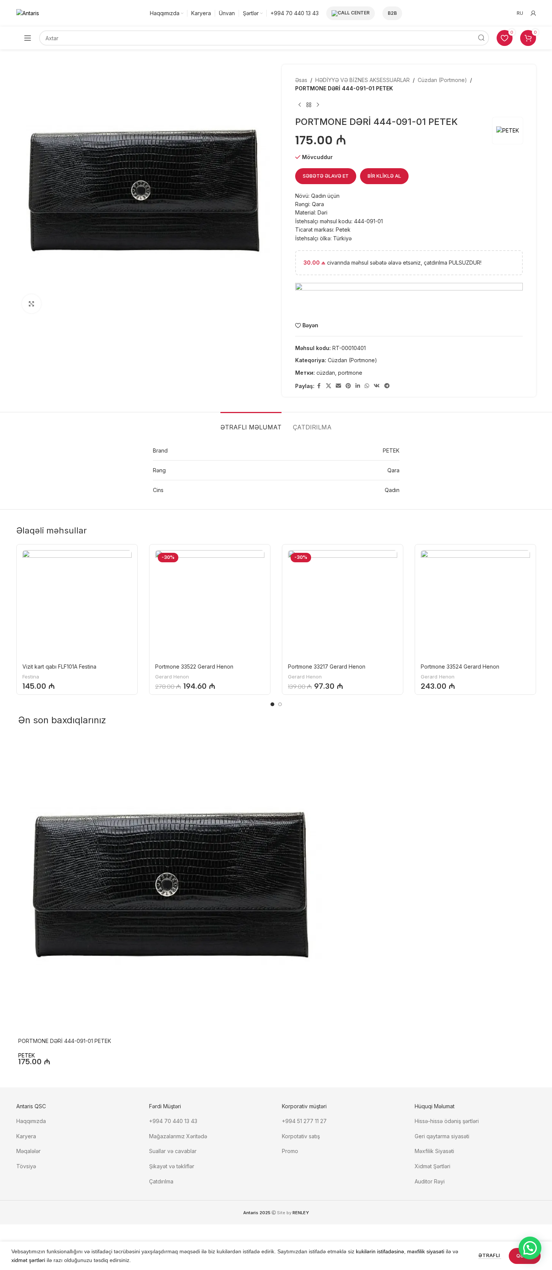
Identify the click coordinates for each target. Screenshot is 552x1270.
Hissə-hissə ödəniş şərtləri (447, 1121)
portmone (350, 372)
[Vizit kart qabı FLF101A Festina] (77, 604)
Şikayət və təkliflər (171, 1166)
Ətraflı (489, 1255)
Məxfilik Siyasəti (434, 1151)
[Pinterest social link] (348, 386)
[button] (530, 1248)
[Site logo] (27, 12)
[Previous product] (299, 105)
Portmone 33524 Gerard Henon (460, 666)
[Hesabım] (533, 13)
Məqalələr (28, 1151)
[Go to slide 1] (272, 704)
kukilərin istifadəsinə (380, 1251)
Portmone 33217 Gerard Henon (326, 666)
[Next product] (317, 105)
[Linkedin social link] (357, 386)
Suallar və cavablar (173, 1151)
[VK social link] (376, 386)
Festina (30, 677)
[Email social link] (338, 386)
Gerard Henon (172, 677)
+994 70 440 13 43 (173, 1121)
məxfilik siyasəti (425, 1251)
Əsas (301, 80)
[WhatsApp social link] (366, 386)
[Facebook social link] (319, 386)
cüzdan (325, 372)
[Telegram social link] (387, 386)
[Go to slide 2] (280, 704)
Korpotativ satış (301, 1136)
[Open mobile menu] (27, 38)
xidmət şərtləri (28, 1260)
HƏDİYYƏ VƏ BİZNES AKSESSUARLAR (362, 80)
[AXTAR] (481, 38)
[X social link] (328, 386)
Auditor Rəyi (430, 1181)
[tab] (251, 423)
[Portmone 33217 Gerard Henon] (342, 604)
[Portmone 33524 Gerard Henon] (475, 604)
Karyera (26, 1136)
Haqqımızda (31, 1121)
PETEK (26, 1055)
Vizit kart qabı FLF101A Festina (59, 666)
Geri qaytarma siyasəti (442, 1136)
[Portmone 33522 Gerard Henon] (209, 604)
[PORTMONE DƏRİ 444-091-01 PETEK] (170, 886)
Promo (290, 1151)
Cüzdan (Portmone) (442, 80)
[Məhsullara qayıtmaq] (308, 105)
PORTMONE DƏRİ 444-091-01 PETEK (64, 1041)
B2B (392, 13)
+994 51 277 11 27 (304, 1121)
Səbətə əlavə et (326, 176)
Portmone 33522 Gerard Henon (194, 666)
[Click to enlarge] (31, 303)
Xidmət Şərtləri (433, 1166)
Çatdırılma (161, 1181)
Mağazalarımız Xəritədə (178, 1136)
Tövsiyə (26, 1166)
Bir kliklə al (384, 176)
